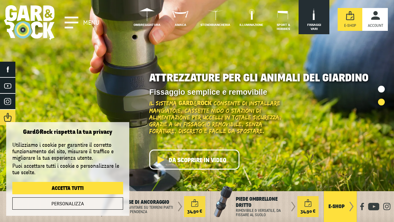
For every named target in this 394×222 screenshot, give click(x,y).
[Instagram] (7, 101)
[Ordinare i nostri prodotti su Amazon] (7, 117)
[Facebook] (7, 69)
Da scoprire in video (197, 160)
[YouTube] (7, 85)
